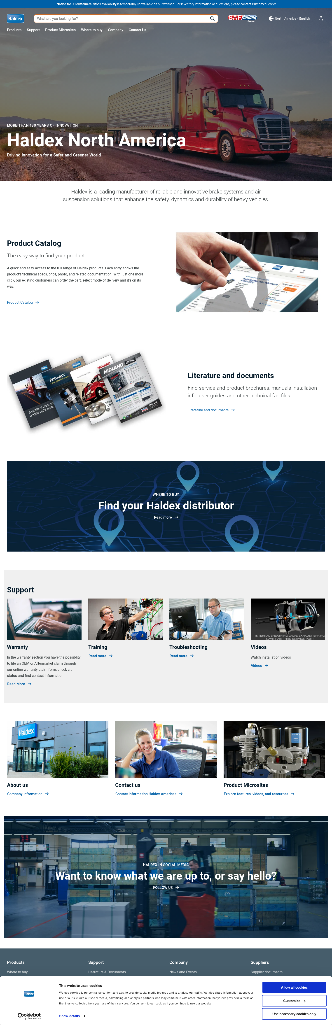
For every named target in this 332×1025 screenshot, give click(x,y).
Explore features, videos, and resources (256, 794)
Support (33, 30)
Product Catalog (20, 302)
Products (14, 30)
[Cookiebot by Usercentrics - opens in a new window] (29, 1016)
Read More (16, 684)
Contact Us (137, 30)
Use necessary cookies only (294, 1014)
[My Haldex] (318, 18)
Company (115, 30)
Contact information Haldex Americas (145, 794)
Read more (163, 517)
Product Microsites (60, 30)
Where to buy (92, 30)
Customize (291, 1001)
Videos (256, 666)
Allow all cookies (294, 987)
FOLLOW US (163, 887)
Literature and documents (208, 410)
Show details (69, 1016)
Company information (24, 794)
